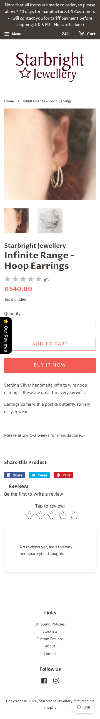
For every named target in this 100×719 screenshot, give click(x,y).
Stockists (50, 631)
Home (9, 101)
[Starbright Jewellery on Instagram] (56, 681)
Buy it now (50, 365)
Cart (91, 34)
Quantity (12, 313)
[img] (23, 280)
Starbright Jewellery (55, 700)
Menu (16, 33)
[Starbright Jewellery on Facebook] (44, 681)
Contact (50, 653)
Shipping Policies (50, 624)
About (50, 646)
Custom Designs (50, 638)
